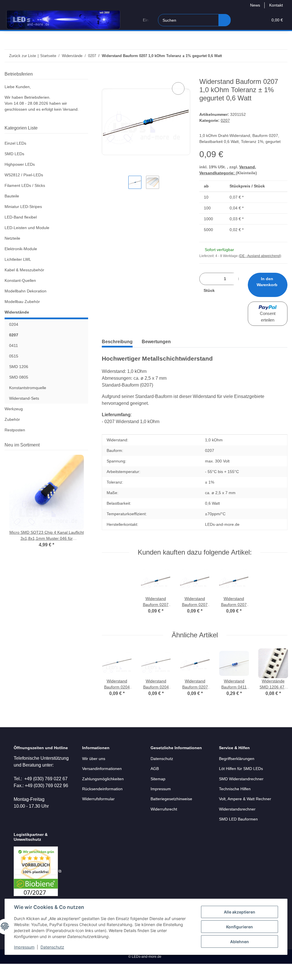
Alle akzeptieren (239, 912)
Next (278, 676)
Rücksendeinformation (102, 789)
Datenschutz (52, 947)
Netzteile (12, 238)
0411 (13, 345)
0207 (225, 120)
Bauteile (12, 196)
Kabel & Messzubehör (24, 270)
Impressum (24, 947)
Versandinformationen (102, 768)
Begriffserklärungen (236, 758)
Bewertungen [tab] (156, 341)
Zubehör (12, 419)
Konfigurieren (239, 926)
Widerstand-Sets (24, 398)
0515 (13, 356)
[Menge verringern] (206, 279)
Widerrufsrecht (164, 809)
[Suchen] (224, 20)
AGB (155, 768)
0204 (13, 324)
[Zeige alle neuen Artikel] (86, 445)
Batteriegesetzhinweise (171, 799)
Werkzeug (14, 409)
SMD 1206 (18, 366)
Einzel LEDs (15, 143)
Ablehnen (239, 941)
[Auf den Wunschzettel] (178, 88)
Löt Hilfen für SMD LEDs (241, 768)
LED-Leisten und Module (27, 227)
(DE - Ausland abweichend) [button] (260, 256)
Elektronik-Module (21, 248)
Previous (112, 676)
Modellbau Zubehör (22, 301)
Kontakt (276, 5)
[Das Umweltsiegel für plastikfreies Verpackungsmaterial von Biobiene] (37, 871)
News (255, 5)
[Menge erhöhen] (225, 290)
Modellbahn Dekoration (25, 291)
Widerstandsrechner (237, 809)
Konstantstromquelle (27, 387)
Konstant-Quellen (20, 280)
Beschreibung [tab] (117, 341)
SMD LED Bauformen (238, 819)
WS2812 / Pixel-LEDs (24, 175)
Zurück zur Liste (22, 56)
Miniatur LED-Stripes (23, 206)
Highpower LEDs (20, 164)
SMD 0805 (18, 377)
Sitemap (158, 779)
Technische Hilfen (235, 789)
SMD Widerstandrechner (241, 779)
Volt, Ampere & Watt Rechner (245, 799)
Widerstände (17, 312)
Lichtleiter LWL (18, 259)
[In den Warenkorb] (106, 74)
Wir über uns (93, 758)
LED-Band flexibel (21, 217)
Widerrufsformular (98, 799)
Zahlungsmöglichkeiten (103, 779)
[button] (241, 20)
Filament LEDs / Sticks (25, 185)
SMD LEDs (14, 153)
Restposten (15, 430)
